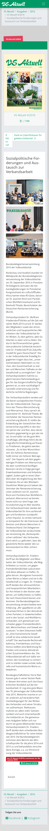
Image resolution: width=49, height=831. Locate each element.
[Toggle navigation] (43, 4)
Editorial (7, 141)
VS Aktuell (9, 11)
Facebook (14, 818)
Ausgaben (22, 11)
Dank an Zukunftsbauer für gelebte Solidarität (28, 137)
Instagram (33, 818)
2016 (32, 11)
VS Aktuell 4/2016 (17, 758)
